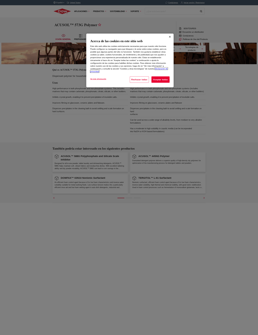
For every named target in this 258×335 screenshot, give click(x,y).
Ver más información (98, 79)
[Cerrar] (170, 37)
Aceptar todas (160, 79)
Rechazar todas (139, 79)
